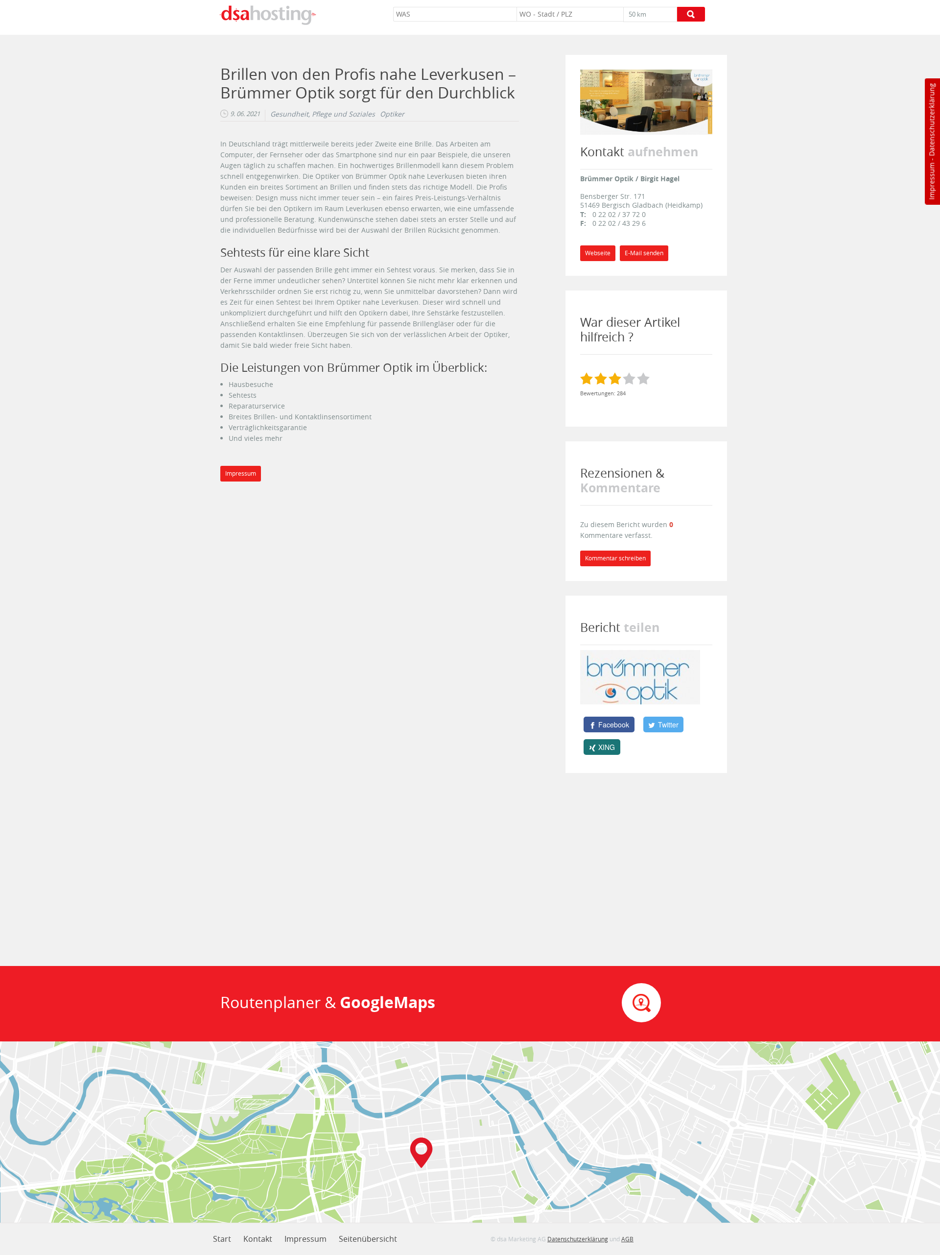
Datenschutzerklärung (931, 119)
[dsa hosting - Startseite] (268, 15)
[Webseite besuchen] (646, 101)
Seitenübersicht (368, 1238)
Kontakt (257, 1238)
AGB (627, 1239)
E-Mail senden (644, 253)
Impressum (931, 181)
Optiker (392, 114)
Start (222, 1238)
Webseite (598, 253)
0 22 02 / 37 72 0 (619, 214)
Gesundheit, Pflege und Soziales (322, 114)
